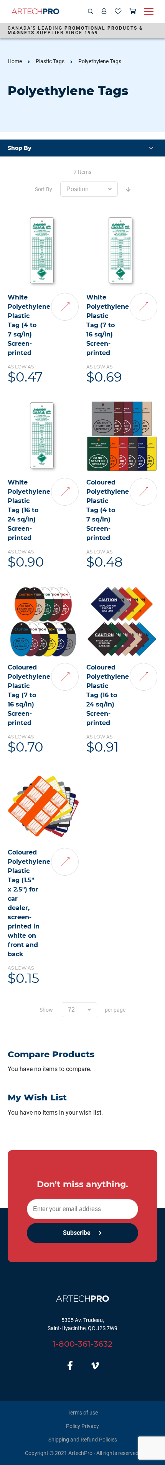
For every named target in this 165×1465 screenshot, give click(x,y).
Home (15, 61)
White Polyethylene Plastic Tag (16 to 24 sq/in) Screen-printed (29, 510)
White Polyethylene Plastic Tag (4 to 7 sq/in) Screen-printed (29, 325)
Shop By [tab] (19, 148)
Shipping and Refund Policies (82, 1439)
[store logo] (35, 11)
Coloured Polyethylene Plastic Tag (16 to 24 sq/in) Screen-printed (107, 695)
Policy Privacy (82, 1426)
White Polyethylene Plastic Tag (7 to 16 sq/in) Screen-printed (107, 325)
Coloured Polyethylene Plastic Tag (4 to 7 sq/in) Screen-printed (107, 510)
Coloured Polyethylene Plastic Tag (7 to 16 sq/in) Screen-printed (29, 695)
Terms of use (83, 1412)
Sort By (43, 189)
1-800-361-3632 (82, 1344)
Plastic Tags (50, 61)
